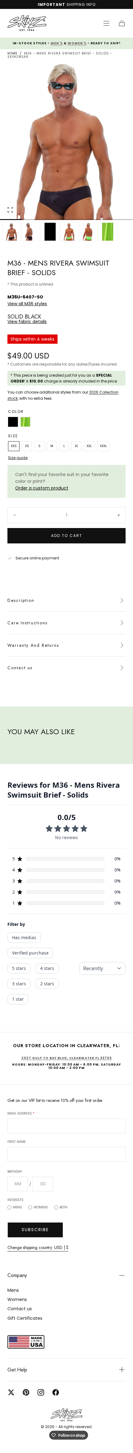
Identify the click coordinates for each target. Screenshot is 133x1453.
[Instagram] (41, 1392)
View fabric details (27, 321)
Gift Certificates (24, 1318)
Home (12, 53)
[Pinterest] (26, 1392)
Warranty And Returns (33, 645)
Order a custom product (41, 488)
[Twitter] (11, 1392)
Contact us (19, 668)
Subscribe (35, 1230)
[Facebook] (55, 1392)
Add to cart (66, 535)
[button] (106, 23)
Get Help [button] (17, 1369)
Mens (17, 1207)
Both (63, 1207)
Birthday (14, 1171)
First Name (16, 1141)
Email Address (20, 1113)
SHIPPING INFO (81, 4)
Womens (41, 1207)
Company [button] (17, 1275)
